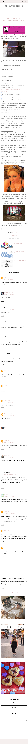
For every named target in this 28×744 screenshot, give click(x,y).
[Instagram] (22, 1)
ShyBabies (7, 400)
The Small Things (9, 742)
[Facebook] (17, 1)
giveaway (11, 22)
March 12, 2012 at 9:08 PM (9, 279)
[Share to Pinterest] (17, 232)
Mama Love (7, 455)
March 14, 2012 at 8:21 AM (9, 402)
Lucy (5, 427)
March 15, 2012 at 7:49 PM (9, 442)
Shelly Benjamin (8, 414)
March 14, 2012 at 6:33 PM (9, 429)
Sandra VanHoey (8, 292)
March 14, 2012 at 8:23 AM (9, 415)
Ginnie (5, 277)
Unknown (6, 370)
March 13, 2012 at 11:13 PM (9, 371)
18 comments (14, 235)
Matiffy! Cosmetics (6, 35)
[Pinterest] (25, 1)
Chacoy (6, 494)
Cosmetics (5, 22)
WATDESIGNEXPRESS (22, 742)
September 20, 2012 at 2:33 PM (10, 474)
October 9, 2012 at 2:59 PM (9, 496)
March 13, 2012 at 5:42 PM (9, 355)
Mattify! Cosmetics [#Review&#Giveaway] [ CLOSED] (14, 19)
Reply (3, 287)
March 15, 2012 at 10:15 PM (9, 457)
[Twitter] (20, 1)
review (16, 22)
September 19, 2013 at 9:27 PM (10, 548)
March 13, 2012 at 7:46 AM (9, 294)
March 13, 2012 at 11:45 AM (9, 309)
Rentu (5, 385)
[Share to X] (13, 232)
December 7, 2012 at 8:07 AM (9, 513)
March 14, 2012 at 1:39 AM (9, 387)
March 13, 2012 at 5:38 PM (9, 338)
